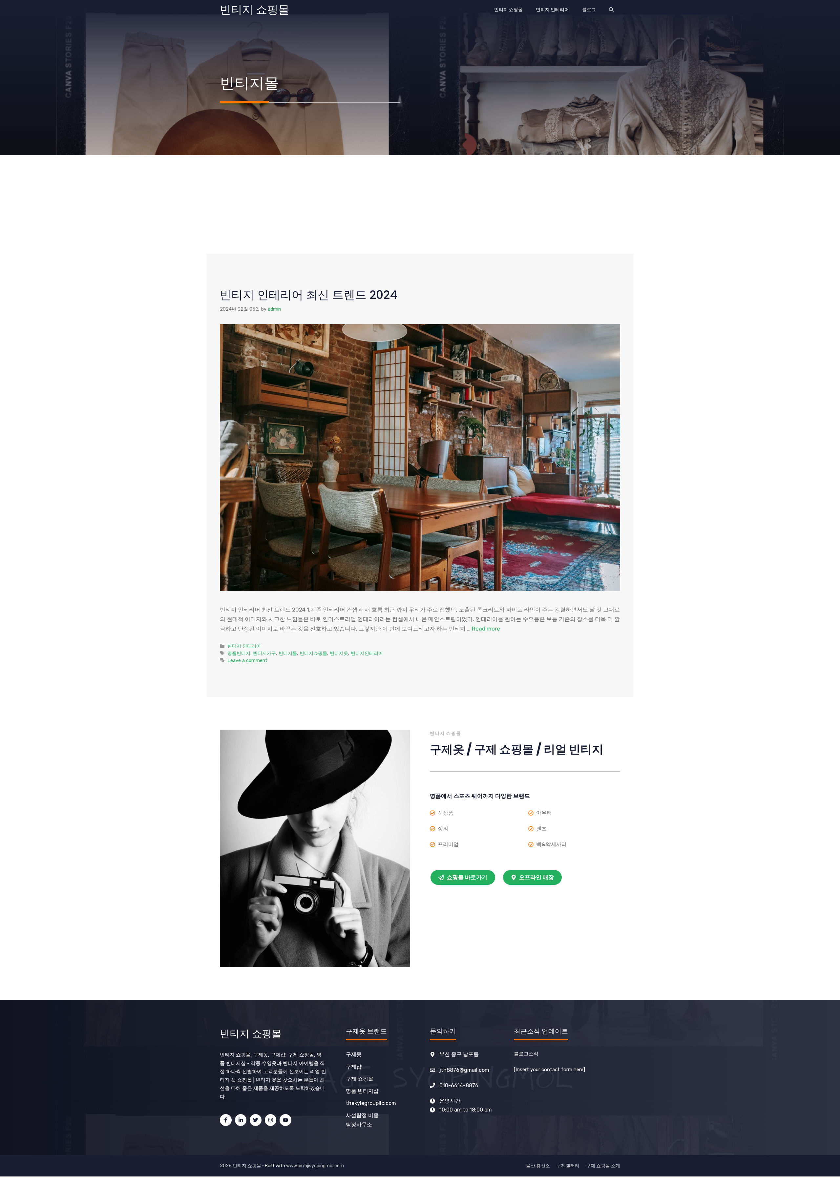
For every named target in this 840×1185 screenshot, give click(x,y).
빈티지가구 (264, 653)
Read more (486, 628)
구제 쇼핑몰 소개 (603, 1166)
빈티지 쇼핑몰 (254, 9)
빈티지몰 (288, 653)
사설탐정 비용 (362, 1115)
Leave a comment (247, 660)
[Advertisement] (420, 204)
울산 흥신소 (538, 1166)
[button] (611, 10)
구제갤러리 (567, 1166)
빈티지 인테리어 (552, 9)
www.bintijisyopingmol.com (315, 1166)
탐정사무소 (359, 1124)
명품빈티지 (238, 653)
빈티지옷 (339, 653)
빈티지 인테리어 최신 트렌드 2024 (308, 295)
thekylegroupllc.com (371, 1103)
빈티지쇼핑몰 (313, 653)
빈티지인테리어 (367, 653)
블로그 (589, 9)
